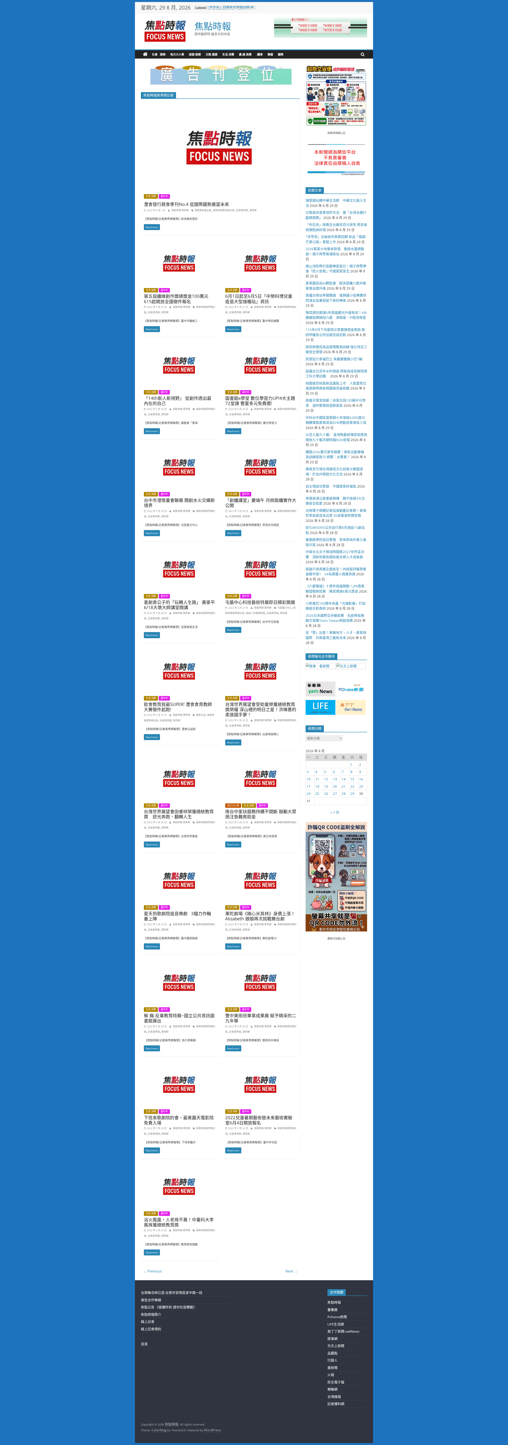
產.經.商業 (245, 54)
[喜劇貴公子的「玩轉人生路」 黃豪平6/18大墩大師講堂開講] (179, 550)
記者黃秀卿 (242, 210)
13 (335, 779)
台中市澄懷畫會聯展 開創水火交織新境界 (179, 502)
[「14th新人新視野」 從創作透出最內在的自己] (179, 345)
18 (317, 786)
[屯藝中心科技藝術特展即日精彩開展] (261, 550)
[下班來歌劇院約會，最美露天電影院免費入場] (179, 1065)
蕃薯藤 (332, 1309)
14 (344, 779)
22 (352, 786)
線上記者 (147, 1321)
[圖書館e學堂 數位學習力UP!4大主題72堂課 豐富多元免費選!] (261, 345)
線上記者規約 (151, 1329)
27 (335, 793)
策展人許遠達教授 (255, 613)
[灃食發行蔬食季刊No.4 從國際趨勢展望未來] (220, 104)
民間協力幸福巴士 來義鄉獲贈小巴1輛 (334, 359)
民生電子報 (335, 1382)
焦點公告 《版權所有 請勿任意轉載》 (168, 1307)
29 (352, 793)
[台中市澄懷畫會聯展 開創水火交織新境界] (179, 447)
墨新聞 (332, 1367)
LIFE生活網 (335, 1324)
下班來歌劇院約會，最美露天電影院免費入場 (179, 1120)
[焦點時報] (145, 54)
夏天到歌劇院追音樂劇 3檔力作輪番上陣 (177, 916)
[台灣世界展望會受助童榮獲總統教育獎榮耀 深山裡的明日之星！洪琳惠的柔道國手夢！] (261, 652)
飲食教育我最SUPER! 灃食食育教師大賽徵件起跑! (178, 706)
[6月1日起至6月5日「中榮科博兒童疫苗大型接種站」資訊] (261, 243)
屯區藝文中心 (284, 607)
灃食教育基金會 (203, 210)
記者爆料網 (335, 1404)
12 (326, 779)
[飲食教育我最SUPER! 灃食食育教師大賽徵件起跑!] (179, 652)
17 (309, 786)
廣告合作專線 (151, 1300)
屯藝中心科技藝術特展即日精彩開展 (260, 602)
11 (317, 779)
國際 (280, 54)
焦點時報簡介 (151, 1314)
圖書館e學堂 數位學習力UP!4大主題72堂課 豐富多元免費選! (260, 400)
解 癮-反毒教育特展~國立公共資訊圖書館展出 (179, 1018)
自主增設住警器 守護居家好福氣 (331, 486)
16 (361, 779)
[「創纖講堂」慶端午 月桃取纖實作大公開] (261, 447)
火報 (330, 1375)
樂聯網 (332, 1389)
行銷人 (332, 1360)
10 (309, 779)
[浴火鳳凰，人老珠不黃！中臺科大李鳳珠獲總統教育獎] (179, 1167)
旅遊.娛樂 (195, 54)
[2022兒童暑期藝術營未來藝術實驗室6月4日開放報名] (261, 1065)
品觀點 (332, 1353)
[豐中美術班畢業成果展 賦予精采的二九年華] (261, 963)
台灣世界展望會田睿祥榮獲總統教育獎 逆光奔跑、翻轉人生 (179, 813)
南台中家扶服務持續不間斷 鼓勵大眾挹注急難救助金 (260, 813)
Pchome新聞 (337, 1317)
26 (326, 793)
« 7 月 (335, 812)
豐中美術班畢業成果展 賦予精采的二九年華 (260, 1018)
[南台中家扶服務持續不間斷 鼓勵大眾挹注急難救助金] (261, 759)
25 (317, 793)
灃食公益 (201, 715)
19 (326, 786)
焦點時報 (212, 26)
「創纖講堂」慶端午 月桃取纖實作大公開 (260, 502)
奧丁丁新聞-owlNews (343, 1331)
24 (309, 793)
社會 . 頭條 (158, 54)
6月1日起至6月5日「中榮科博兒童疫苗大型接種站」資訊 (258, 298)
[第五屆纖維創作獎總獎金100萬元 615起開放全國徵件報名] (179, 243)
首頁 (144, 1344)
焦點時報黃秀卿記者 (223, 210)
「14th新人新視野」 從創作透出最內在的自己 (177, 400)
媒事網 (332, 1338)
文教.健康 (211, 54)
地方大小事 (177, 54)
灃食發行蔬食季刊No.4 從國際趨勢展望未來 (186, 204)
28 (344, 793)
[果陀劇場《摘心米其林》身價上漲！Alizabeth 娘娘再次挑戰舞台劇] (261, 861)
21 (344, 786)
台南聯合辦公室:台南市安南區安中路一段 (171, 1292)
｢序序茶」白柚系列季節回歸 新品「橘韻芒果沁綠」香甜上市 (230, 9)
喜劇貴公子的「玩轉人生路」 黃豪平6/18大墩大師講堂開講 (179, 604)
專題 (270, 54)
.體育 (259, 54)
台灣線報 (334, 1396)
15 (352, 779)
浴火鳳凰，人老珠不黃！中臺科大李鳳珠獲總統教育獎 (179, 1222)
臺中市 (164, 196)
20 (335, 786)
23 (361, 786)
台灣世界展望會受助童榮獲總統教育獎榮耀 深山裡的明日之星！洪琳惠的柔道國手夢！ (260, 709)
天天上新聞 (335, 1346)
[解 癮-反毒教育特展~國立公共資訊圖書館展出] (179, 963)
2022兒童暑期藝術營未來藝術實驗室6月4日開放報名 (258, 1120)
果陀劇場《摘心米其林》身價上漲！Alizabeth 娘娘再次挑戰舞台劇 (260, 916)
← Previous (152, 1271)
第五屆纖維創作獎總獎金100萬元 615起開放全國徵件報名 (176, 298)
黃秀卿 (253, 210)
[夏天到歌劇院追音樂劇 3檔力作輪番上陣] (179, 861)
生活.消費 (228, 54)
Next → (291, 1271)
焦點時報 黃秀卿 (180, 210)
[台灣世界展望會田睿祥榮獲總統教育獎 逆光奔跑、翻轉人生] (179, 759)
